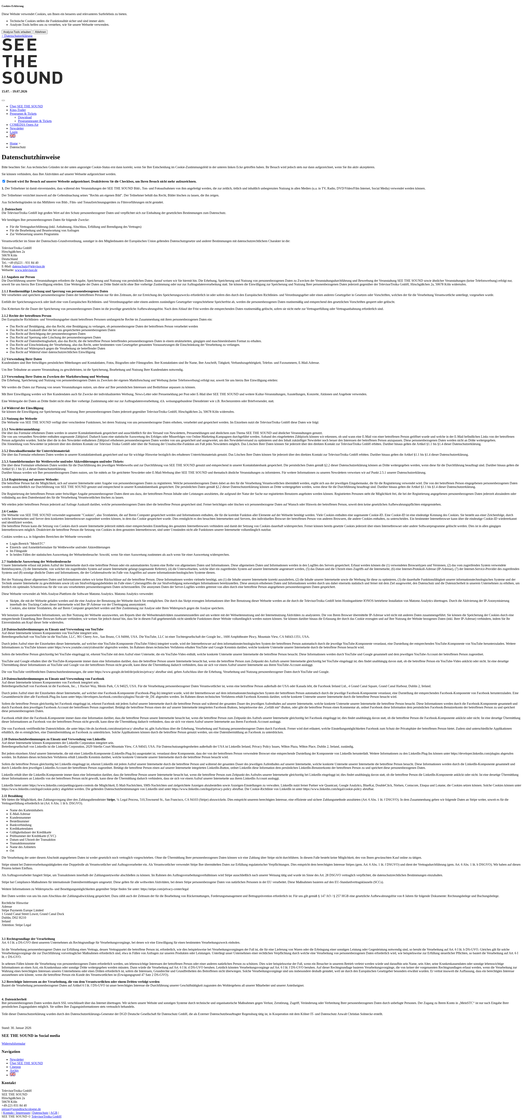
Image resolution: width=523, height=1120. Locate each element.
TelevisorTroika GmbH (46, 1116)
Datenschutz (40, 1112)
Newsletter (17, 128)
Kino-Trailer (18, 110)
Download (25, 117)
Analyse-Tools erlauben (17, 31)
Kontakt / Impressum (16, 1112)
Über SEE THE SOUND (26, 106)
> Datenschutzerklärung (17, 36)
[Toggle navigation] (3, 100)
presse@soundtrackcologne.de (21, 1109)
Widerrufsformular (13, 1043)
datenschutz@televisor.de (28, 266)
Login (14, 132)
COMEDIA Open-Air (24, 124)
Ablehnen (40, 31)
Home (14, 143)
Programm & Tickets (23, 113)
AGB (53, 1112)
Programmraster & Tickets (35, 121)
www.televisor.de (26, 270)
